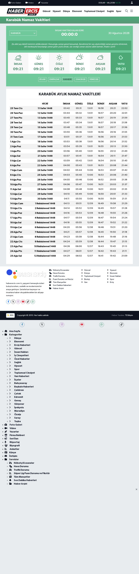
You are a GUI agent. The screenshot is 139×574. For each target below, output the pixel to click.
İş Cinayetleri (21, 355)
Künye (12, 452)
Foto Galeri (16, 3)
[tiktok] (121, 324)
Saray (17, 418)
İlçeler (17, 380)
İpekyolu (19, 407)
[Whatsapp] (33, 301)
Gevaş (17, 400)
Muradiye (19, 411)
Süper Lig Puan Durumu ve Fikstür (32, 473)
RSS (11, 315)
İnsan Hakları (115, 276)
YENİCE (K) (93, 79)
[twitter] (42, 324)
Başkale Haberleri (24, 387)
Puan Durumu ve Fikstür (63, 279)
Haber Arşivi (58, 288)
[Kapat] (137, 489)
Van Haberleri (21, 376)
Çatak (17, 393)
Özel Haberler (22, 359)
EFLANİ (42, 79)
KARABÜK (67, 79)
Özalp (17, 414)
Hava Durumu (59, 273)
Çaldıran (19, 390)
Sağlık (110, 11)
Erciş (112, 282)
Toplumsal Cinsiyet (94, 11)
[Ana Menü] (131, 11)
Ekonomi (77, 11)
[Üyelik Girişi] (131, 3)
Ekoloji (87, 279)
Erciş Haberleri (22, 345)
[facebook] (22, 324)
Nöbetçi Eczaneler (61, 270)
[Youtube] (23, 301)
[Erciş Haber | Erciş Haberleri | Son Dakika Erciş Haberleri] (23, 11)
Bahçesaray (20, 383)
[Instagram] (18, 301)
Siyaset (57, 11)
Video (31, 3)
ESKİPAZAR (54, 79)
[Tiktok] (28, 301)
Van (85, 282)
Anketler (14, 449)
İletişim (13, 456)
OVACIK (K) (80, 79)
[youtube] (81, 324)
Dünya (66, 11)
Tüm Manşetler (59, 282)
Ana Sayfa (14, 331)
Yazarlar (44, 3)
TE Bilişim (129, 315)
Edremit (18, 397)
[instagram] (61, 324)
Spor (118, 11)
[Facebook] (8, 301)
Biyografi (14, 445)
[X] (13, 301)
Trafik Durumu (59, 276)
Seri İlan (13, 438)
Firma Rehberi (17, 435)
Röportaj (14, 442)
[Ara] (126, 11)
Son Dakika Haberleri (62, 285)
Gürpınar (19, 404)
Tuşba (17, 421)
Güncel (46, 11)
